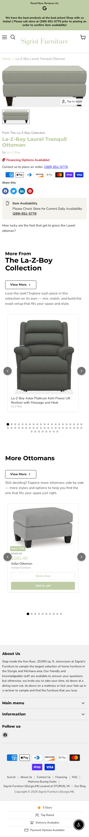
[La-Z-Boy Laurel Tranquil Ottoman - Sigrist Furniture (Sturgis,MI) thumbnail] (15, 117)
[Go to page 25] (19, 428)
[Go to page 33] (48, 428)
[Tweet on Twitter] (13, 191)
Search (11, 777)
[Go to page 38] (67, 428)
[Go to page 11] (45, 424)
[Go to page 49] (54, 432)
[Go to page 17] (67, 424)
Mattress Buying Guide (42, 782)
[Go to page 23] (12, 428)
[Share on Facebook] (5, 191)
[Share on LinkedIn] (22, 191)
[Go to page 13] (52, 424)
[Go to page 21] (81, 424)
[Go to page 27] (26, 428)
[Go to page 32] (45, 428)
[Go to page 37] (63, 428)
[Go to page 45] (39, 432)
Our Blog (80, 786)
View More (18, 284)
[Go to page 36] (59, 428)
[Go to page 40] (74, 428)
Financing (61, 777)
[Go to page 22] (8, 428)
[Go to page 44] (35, 432)
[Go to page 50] (57, 432)
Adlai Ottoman (21, 563)
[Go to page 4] (19, 424)
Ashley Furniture (20, 567)
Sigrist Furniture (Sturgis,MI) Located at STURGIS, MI (36, 786)
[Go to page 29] (34, 428)
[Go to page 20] (78, 424)
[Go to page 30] (37, 428)
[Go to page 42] (81, 428)
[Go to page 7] (30, 424)
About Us (26, 777)
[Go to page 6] (26, 424)
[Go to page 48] (50, 432)
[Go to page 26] (23, 428)
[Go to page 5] (23, 424)
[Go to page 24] (15, 428)
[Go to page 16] (63, 424)
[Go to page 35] (56, 428)
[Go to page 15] (59, 424)
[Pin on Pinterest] (30, 191)
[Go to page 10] (41, 424)
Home (6, 59)
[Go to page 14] (56, 424)
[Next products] (81, 371)
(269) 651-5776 (56, 167)
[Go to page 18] (70, 424)
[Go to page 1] (7, 424)
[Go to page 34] (52, 428)
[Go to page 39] (70, 428)
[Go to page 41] (78, 428)
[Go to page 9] (37, 424)
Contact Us (44, 777)
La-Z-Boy (13, 152)
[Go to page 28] (30, 428)
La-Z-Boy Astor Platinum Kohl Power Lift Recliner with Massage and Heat (40, 400)
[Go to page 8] (34, 424)
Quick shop (43, 576)
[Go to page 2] (12, 424)
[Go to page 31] (41, 428)
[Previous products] (7, 371)
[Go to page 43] (32, 432)
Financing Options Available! (27, 160)
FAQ (74, 777)
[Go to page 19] (74, 424)
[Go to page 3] (15, 424)
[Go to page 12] (48, 424)
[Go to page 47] (46, 432)
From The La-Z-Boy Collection (23, 133)
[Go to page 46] (43, 432)
